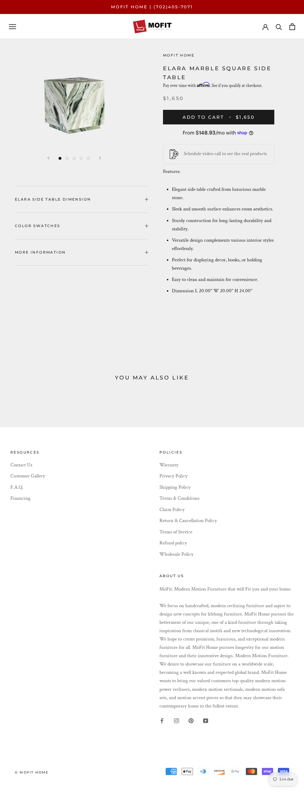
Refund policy (173, 543)
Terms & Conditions (179, 498)
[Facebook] (161, 720)
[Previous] (48, 158)
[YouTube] (205, 720)
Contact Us (21, 465)
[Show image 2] (67, 158)
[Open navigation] (12, 26)
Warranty (168, 465)
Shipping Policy (175, 487)
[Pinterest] (191, 720)
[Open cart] (292, 26)
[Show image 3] (74, 158)
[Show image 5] (88, 158)
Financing (20, 498)
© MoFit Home (31, 772)
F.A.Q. (16, 487)
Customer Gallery (27, 476)
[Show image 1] (59, 158)
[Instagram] (176, 720)
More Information (40, 252)
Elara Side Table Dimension (53, 199)
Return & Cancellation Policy (188, 520)
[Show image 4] (81, 158)
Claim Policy (172, 509)
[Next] (100, 158)
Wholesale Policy (176, 554)
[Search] (279, 27)
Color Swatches (37, 226)
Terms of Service (175, 532)
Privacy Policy (173, 476)
